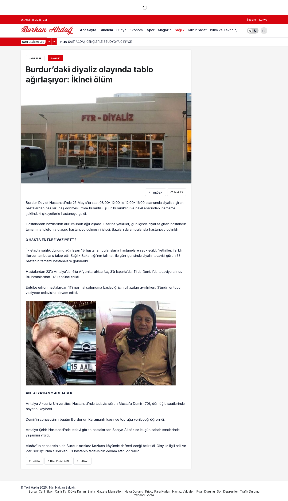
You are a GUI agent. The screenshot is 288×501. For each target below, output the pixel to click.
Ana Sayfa (88, 30)
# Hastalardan (58, 460)
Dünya (121, 30)
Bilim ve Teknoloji (224, 30)
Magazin (164, 30)
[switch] (252, 31)
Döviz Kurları (77, 491)
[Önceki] (49, 41)
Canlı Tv (60, 491)
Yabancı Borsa (144, 495)
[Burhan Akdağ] (47, 30)
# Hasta (34, 460)
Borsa (33, 491)
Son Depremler (227, 491)
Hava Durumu (134, 491)
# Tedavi (82, 460)
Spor (151, 30)
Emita (91, 491)
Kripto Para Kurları (157, 491)
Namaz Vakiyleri (183, 491)
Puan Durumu (205, 491)
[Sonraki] (54, 41)
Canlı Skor (46, 491)
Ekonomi (137, 30)
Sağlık (179, 30)
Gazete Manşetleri (109, 491)
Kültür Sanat (197, 30)
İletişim (251, 19)
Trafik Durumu (250, 491)
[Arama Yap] (264, 30)
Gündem (106, 30)
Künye (263, 19)
